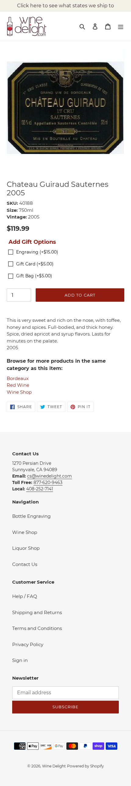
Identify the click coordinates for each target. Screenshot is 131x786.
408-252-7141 (39, 489)
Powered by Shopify (85, 766)
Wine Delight (54, 766)
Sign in (20, 660)
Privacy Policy (27, 644)
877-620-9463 (48, 482)
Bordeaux (18, 378)
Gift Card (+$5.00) (35, 263)
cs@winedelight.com (49, 476)
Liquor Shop (26, 548)
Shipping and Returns (37, 612)
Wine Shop (19, 392)
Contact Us (24, 564)
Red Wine (18, 385)
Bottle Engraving (31, 516)
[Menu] (120, 26)
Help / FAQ (24, 596)
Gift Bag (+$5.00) (34, 275)
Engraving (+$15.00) (37, 252)
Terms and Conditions (37, 628)
